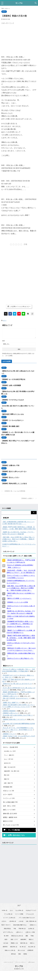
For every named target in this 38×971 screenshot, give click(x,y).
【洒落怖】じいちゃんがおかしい (12, 420)
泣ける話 (5, 943)
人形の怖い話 (12, 921)
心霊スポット (19, 932)
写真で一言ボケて (6, 925)
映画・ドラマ (14, 939)
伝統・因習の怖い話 (31, 921)
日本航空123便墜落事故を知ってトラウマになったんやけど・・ (19, 545)
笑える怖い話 (31, 946)
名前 (3, 340)
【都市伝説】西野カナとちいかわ (12, 414)
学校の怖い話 (22, 928)
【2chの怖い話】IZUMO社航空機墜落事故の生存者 (18, 723)
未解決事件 (23, 939)
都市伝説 (13, 954)
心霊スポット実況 (30, 932)
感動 (27, 935)
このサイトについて (8, 962)
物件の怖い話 (23, 943)
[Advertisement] (19, 37)
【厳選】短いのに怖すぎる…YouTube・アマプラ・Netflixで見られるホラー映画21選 (18, 533)
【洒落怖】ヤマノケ (8, 734)
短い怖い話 (23, 946)
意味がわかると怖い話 (17, 935)
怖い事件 (6, 935)
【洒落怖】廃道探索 (8, 711)
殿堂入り (31, 939)
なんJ (11, 910)
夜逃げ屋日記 (7, 928)
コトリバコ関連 (19, 914)
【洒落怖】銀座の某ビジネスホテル (13, 719)
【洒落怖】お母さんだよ (10, 696)
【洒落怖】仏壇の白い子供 (10, 465)
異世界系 (5, 946)
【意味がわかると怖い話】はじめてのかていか (17, 684)
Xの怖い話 (4, 910)
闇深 (19, 954)
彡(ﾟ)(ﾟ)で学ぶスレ (8, 932)
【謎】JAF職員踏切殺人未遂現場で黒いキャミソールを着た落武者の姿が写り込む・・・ (18, 523)
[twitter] (6, 314)
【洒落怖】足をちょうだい (10, 477)
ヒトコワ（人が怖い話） (9, 917)
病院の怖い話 (13, 946)
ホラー (4, 320)
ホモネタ (4, 921)
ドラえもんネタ (30, 914)
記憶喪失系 (30, 950)
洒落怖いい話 (14, 943)
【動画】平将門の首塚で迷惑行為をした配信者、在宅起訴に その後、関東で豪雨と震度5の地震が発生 (19, 528)
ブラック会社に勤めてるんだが (27, 917)
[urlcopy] (32, 314)
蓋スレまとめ (21, 950)
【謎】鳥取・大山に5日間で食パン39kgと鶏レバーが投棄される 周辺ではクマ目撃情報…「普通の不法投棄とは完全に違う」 (18, 539)
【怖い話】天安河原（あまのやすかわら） (15, 698)
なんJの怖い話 (19, 910)
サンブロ (19, 3)
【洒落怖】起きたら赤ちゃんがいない (14, 471)
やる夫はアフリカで (31, 910)
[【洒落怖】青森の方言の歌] (14, 314)
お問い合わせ (31, 962)
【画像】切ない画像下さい (10, 702)
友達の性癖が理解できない (20, 925)
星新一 (6, 939)
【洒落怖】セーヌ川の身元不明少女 (13, 379)
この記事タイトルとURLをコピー (19, 306)
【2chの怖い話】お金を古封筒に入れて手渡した (17, 715)
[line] (23, 314)
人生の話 (21, 921)
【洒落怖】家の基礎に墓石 (10, 426)
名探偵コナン (33, 925)
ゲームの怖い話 (8, 914)
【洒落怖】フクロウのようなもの (12, 400)
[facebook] (10, 314)
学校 (15, 928)
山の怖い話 (31, 928)
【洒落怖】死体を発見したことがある (14, 483)
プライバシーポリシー (20, 962)
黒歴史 (25, 954)
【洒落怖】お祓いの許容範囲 (11, 385)
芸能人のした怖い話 (10, 950)
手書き (32, 935)
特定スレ (32, 943)
